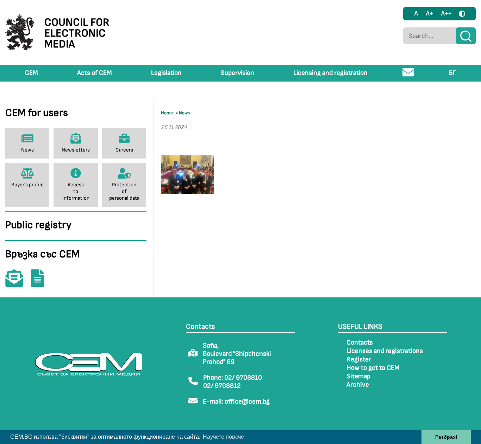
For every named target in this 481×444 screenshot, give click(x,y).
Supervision (237, 73)
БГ (452, 73)
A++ (446, 14)
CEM (31, 73)
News (184, 113)
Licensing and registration (330, 73)
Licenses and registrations (384, 351)
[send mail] (408, 75)
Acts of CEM (94, 73)
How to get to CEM (373, 368)
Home (167, 113)
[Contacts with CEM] (17, 283)
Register (358, 359)
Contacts (359, 343)
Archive (357, 385)
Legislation (166, 73)
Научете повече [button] (223, 437)
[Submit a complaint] (41, 283)
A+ (429, 14)
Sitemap (358, 376)
